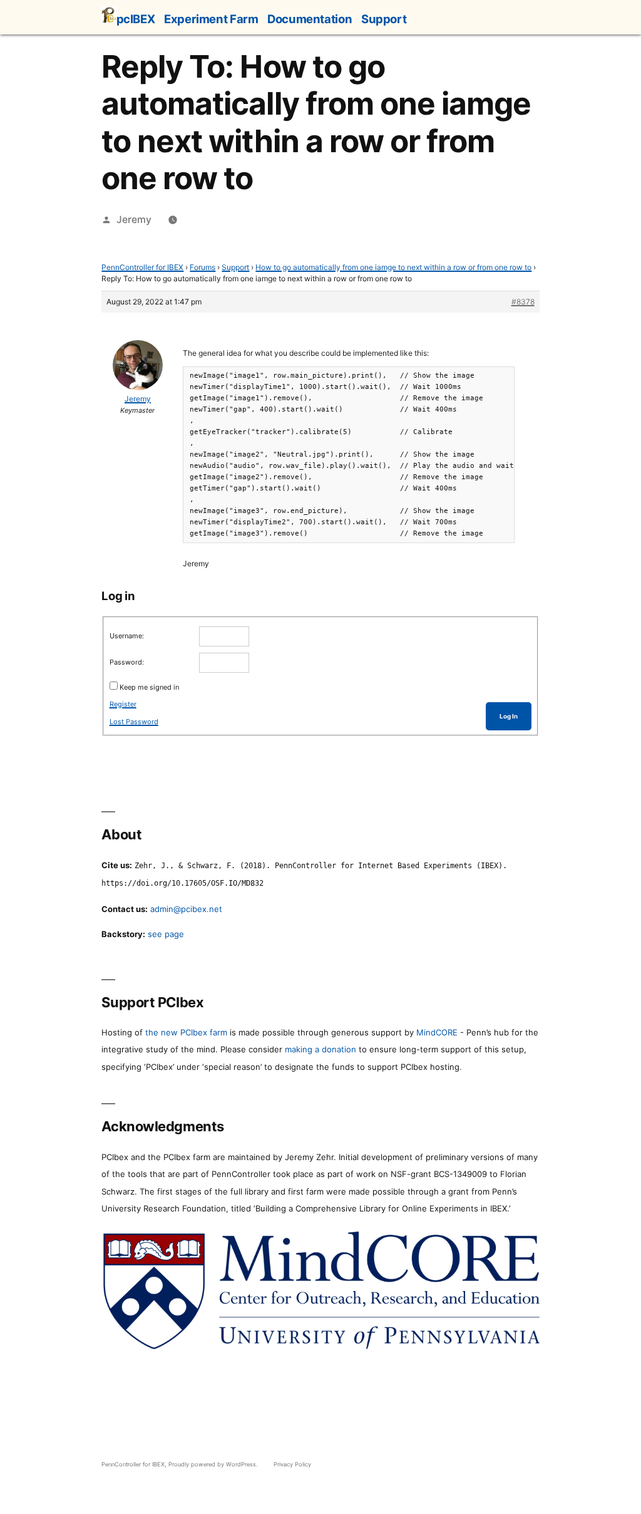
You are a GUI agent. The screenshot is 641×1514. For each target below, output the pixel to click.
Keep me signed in (149, 687)
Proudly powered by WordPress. (214, 1464)
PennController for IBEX (142, 267)
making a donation (320, 1049)
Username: (127, 635)
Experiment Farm (211, 19)
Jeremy (133, 220)
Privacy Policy (292, 1464)
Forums (202, 267)
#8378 (523, 301)
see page (166, 934)
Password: (127, 662)
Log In (509, 716)
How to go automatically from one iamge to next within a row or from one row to (393, 267)
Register (123, 704)
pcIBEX (135, 19)
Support (383, 19)
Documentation (309, 19)
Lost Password (134, 721)
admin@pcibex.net (186, 909)
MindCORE (437, 1032)
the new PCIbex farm (186, 1032)
